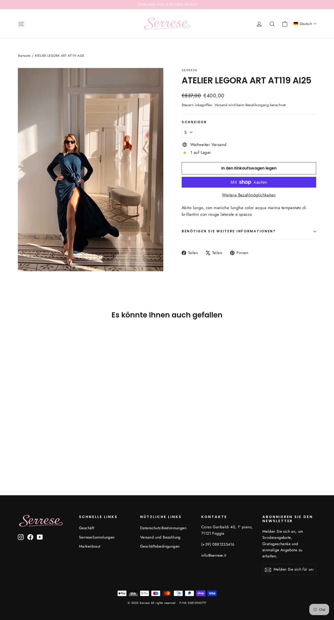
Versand (220, 104)
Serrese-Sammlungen (97, 537)
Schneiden (194, 122)
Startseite (24, 55)
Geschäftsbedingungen (160, 546)
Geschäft (86, 528)
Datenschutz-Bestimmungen (163, 528)
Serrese (190, 70)
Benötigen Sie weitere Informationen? (229, 231)
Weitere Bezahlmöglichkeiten (249, 195)
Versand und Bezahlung (160, 537)
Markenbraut (89, 546)
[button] (305, 23)
